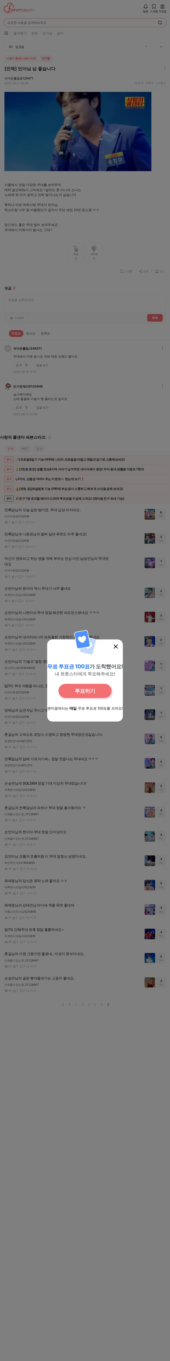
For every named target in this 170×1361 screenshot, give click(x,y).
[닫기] (116, 647)
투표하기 (85, 691)
